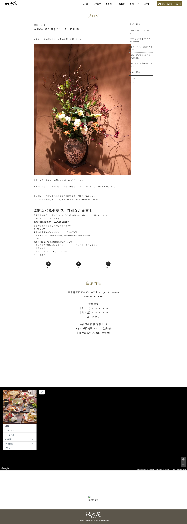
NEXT (108, 268)
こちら (75, 245)
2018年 (132, 82)
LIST (78, 268)
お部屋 (97, 4)
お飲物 (122, 4)
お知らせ (134, 4)
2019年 (132, 78)
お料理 (109, 4)
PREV (48, 268)
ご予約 (147, 4)
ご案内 (86, 4)
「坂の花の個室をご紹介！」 (77, 215)
